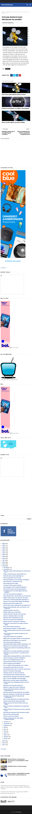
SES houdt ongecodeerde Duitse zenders (14, 94)
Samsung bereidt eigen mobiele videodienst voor (17, 644)
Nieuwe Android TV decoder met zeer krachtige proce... (16, 709)
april (5, 733)
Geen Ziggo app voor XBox (10, 583)
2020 (3, 554)
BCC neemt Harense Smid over (11, 626)
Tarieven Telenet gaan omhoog (12, 585)
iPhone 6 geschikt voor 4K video (12, 578)
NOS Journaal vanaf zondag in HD (12, 603)
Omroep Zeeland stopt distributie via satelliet (16, 692)
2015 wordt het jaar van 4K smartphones (14, 589)
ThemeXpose (18, 812)
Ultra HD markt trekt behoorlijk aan (13, 576)
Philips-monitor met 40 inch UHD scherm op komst (15, 703)
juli (5, 727)
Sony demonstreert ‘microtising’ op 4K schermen (17, 596)
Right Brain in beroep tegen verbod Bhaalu (15, 680)
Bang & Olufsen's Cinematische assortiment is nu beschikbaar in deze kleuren (18, 760)
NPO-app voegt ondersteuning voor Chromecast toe (17, 571)
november (7, 569)
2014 (3, 566)
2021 (3, 553)
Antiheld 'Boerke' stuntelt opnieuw (17, 766)
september (7, 723)
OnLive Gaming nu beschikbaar (12, 663)
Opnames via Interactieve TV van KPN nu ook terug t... (16, 653)
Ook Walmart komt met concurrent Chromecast (16, 669)
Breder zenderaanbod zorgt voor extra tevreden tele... (16, 630)
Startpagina (3, 749)
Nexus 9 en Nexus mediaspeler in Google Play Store (16, 706)
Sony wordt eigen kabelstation (12, 642)
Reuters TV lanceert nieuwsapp (12, 671)
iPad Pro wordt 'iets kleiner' (11, 716)
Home (3, 12)
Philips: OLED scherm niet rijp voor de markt (15, 598)
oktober (6, 721)
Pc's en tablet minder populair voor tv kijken (15, 665)
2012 (3, 743)
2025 (3, 545)
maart (5, 735)
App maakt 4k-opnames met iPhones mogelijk (16, 676)
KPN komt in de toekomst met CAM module (15, 646)
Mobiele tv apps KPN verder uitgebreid (14, 687)
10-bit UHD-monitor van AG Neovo (12, 636)
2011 (3, 744)
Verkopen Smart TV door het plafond (13, 673)
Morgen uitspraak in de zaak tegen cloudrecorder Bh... (13, 718)
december (7, 567)
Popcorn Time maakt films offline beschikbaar (16, 601)
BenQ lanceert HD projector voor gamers (14, 640)
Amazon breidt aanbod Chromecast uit (14, 661)
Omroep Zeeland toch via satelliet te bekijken (16, 579)
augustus (6, 725)
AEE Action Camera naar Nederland (13, 619)
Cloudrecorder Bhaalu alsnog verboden (14, 701)
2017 (3, 560)
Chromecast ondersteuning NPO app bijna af (16, 599)
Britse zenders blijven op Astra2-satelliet (13, 122)
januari (6, 738)
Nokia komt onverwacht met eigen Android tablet (15, 624)
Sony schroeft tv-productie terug (12, 581)
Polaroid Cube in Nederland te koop (13, 617)
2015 (3, 564)
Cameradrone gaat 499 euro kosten (13, 667)
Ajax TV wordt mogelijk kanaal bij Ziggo (14, 678)
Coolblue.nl (3, 267)
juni (5, 729)
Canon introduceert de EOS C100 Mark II (14, 658)
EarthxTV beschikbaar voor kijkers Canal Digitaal (15, 108)
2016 (3, 562)
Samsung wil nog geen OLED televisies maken (16, 712)
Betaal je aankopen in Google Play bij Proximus (16, 694)
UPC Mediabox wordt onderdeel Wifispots (15, 587)
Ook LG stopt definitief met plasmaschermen (16, 699)
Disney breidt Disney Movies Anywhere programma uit (14, 689)
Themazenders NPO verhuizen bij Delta (14, 674)
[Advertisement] (16, 496)
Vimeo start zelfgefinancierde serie (13, 659)
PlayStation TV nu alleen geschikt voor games (16, 651)
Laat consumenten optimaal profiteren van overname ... (15, 634)
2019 (3, 556)
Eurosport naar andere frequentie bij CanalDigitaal (13, 696)
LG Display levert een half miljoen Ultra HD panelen (15, 591)
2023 (3, 549)
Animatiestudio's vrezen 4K (11, 610)
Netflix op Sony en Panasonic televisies (14, 621)
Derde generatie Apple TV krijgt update (14, 628)
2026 (3, 543)
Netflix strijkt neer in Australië (12, 612)
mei (5, 731)
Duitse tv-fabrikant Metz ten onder (13, 616)
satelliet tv (8, 12)
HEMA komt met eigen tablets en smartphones (16, 638)
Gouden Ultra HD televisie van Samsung (14, 614)
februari (6, 736)
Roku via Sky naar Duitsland (11, 714)
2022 (3, 551)
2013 (3, 741)
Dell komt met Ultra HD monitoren (13, 685)
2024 (3, 547)
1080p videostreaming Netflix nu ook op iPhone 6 (17, 656)
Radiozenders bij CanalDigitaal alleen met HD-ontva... (16, 682)
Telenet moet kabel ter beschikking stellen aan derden (16, 648)
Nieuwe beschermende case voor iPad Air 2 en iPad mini (16, 607)
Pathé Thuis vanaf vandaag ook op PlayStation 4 (17, 605)
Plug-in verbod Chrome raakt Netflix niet (14, 574)
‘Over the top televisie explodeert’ (13, 594)
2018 (3, 558)
